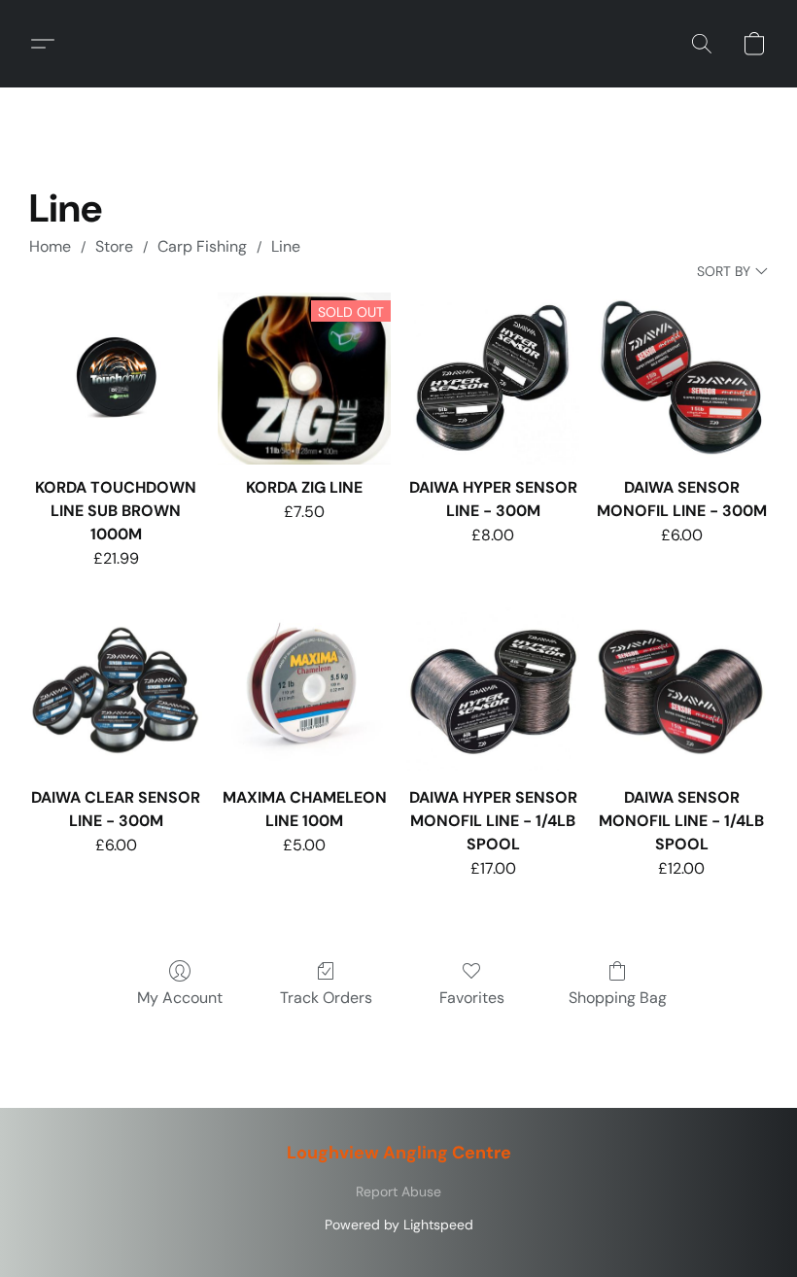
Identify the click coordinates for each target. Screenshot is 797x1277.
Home (50, 246)
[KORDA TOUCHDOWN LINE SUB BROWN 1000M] (115, 379)
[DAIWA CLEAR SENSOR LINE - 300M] (115, 689)
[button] (50, 43)
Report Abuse (398, 1191)
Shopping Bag (618, 997)
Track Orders (326, 997)
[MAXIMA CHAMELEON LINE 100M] (304, 689)
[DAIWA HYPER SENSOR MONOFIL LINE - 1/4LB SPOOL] (492, 689)
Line (285, 246)
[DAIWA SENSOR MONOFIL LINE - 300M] (681, 379)
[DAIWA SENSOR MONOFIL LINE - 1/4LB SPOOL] (681, 689)
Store (114, 246)
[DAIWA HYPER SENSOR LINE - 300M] (492, 379)
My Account (180, 997)
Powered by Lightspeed (399, 1224)
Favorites (471, 997)
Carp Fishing (202, 246)
